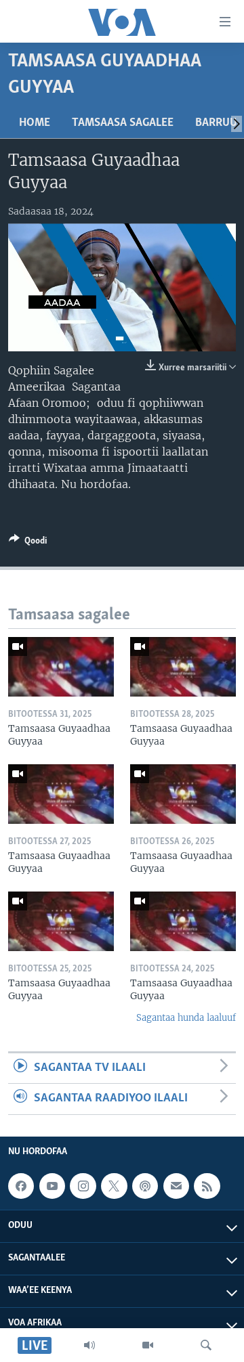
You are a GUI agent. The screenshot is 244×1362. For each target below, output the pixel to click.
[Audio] (89, 1345)
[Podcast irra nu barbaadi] (145, 1186)
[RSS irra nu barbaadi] (207, 1186)
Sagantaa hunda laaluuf (186, 1018)
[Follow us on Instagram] (83, 1186)
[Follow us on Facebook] (21, 1186)
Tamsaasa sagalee (123, 123)
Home (34, 123)
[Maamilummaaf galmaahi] (176, 1186)
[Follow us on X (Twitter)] (114, 1186)
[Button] (28, 543)
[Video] (147, 1345)
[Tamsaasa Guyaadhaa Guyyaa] (61, 667)
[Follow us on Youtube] (52, 1186)
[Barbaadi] (206, 1345)
